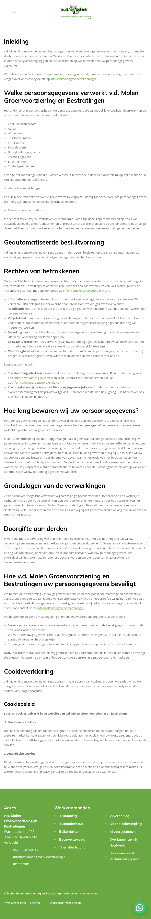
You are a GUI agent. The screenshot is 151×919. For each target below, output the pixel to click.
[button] (139, 908)
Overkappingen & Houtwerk (123, 842)
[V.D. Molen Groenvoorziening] (75, 12)
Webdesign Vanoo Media (65, 902)
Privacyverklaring (15, 902)
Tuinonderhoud (71, 824)
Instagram (21, 863)
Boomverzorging (72, 839)
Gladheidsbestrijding (126, 824)
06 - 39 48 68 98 (25, 850)
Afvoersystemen (123, 831)
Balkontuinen (69, 831)
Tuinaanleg (68, 816)
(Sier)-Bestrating (72, 847)
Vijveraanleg (119, 816)
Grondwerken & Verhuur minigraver (125, 856)
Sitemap (35, 902)
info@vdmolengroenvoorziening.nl (74, 79)
